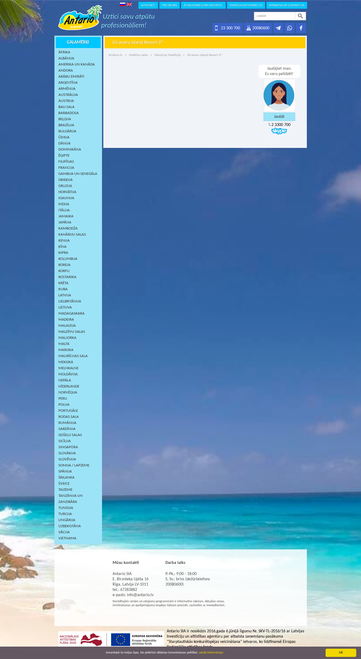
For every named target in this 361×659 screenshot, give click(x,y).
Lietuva (65, 308)
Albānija (66, 58)
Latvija (64, 295)
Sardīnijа (67, 429)
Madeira (66, 320)
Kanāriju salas (72, 235)
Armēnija (67, 89)
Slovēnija (67, 459)
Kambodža (68, 229)
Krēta (63, 283)
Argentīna (68, 83)
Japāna (64, 223)
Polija (64, 405)
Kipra (63, 253)
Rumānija (67, 423)
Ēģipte (64, 156)
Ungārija (66, 520)
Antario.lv (115, 55)
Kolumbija (67, 259)
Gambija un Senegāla (77, 174)
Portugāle (68, 411)
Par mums (169, 5)
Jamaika (65, 216)
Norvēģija (67, 393)
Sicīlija (64, 441)
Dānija (64, 144)
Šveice (64, 484)
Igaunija (66, 198)
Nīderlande (68, 387)
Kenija (64, 241)
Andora (65, 71)
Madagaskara (71, 314)
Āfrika (64, 52)
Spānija (65, 472)
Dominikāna (69, 150)
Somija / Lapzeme (73, 466)
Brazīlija (66, 125)
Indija (63, 204)
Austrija (66, 101)
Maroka (65, 350)
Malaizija (67, 326)
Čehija (64, 137)
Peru (62, 399)
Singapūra (68, 447)
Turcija (65, 514)
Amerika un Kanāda (76, 65)
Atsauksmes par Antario (203, 5)
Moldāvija (68, 374)
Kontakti (148, 5)
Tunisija (65, 508)
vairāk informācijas (211, 652)
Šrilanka (66, 478)
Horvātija (67, 192)
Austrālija (68, 95)
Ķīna (62, 247)
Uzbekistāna (69, 526)
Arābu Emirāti (71, 77)
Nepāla (64, 380)
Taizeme (65, 490)
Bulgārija (67, 131)
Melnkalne (68, 368)
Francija (66, 168)
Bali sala (66, 107)
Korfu (64, 271)
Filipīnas (66, 162)
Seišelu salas (70, 435)
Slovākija (67, 453)
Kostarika (67, 277)
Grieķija (65, 180)
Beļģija (64, 119)
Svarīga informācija (246, 5)
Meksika (65, 362)
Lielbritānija (69, 301)
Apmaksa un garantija (286, 5)
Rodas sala (68, 417)
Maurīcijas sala (73, 356)
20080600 (260, 28)
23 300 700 (230, 28)
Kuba (63, 289)
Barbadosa (68, 113)
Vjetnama (67, 538)
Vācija (64, 532)
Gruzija (65, 186)
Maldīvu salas (71, 332)
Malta (64, 344)
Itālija (64, 210)
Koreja (64, 265)
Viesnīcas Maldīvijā (167, 55)
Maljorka (67, 338)
